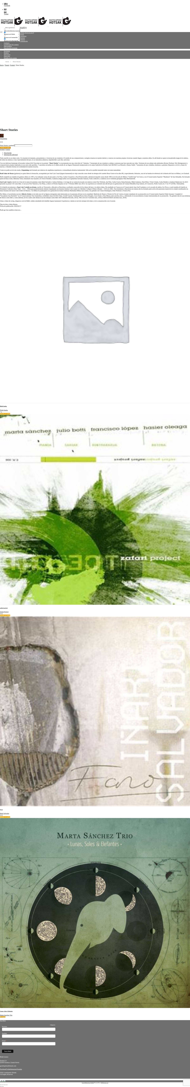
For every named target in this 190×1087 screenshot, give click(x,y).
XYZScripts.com (104, 1082)
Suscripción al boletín (10, 48)
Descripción (7, 153)
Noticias (22, 38)
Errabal (12, 65)
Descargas (7, 54)
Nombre (4, 1026)
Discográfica (8, 46)
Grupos (7, 149)
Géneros (22, 39)
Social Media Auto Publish (88, 1082)
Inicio (2, 65)
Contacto (7, 43)
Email (4, 1041)
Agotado (2, 1017)
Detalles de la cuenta (10, 58)
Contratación (24, 41)
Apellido (4, 1033)
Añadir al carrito (5, 147)
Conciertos (23, 36)
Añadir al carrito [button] (5, 414)
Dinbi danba (4, 410)
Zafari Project (4, 612)
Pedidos (6, 53)
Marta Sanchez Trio (6, 1015)
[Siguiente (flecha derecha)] (3, 1086)
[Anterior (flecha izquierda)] (1, 1086)
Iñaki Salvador (4, 813)
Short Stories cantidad (7, 145)
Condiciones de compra (11, 44)
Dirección (7, 56)
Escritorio (7, 51)
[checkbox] (14, 30)
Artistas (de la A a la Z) (27, 33)
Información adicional (11, 155)
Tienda (22, 34)
